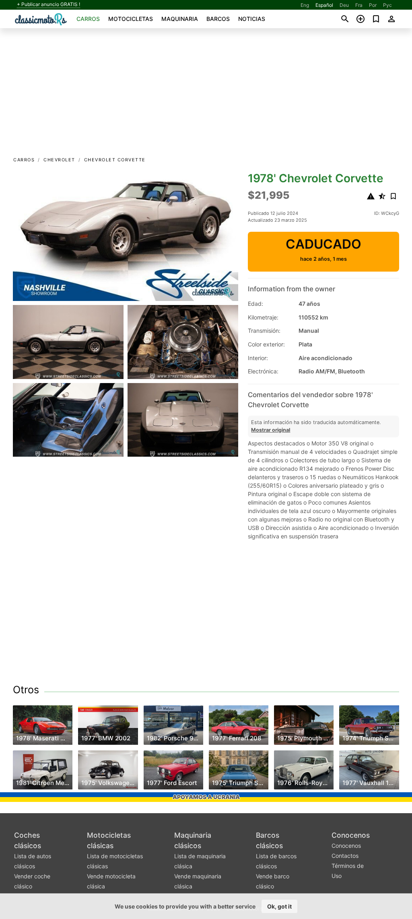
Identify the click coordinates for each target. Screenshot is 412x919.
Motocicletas (130, 18)
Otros (26, 690)
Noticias (251, 18)
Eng (305, 5)
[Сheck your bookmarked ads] (376, 18)
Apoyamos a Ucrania (206, 796)
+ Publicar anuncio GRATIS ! (48, 4)
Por (373, 5)
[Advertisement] (206, 95)
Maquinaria (179, 18)
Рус (387, 5)
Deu (344, 5)
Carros (88, 18)
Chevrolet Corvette (115, 160)
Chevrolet (59, 160)
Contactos (345, 855)
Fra (359, 5)
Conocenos (351, 835)
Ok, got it (279, 906)
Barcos (218, 18)
